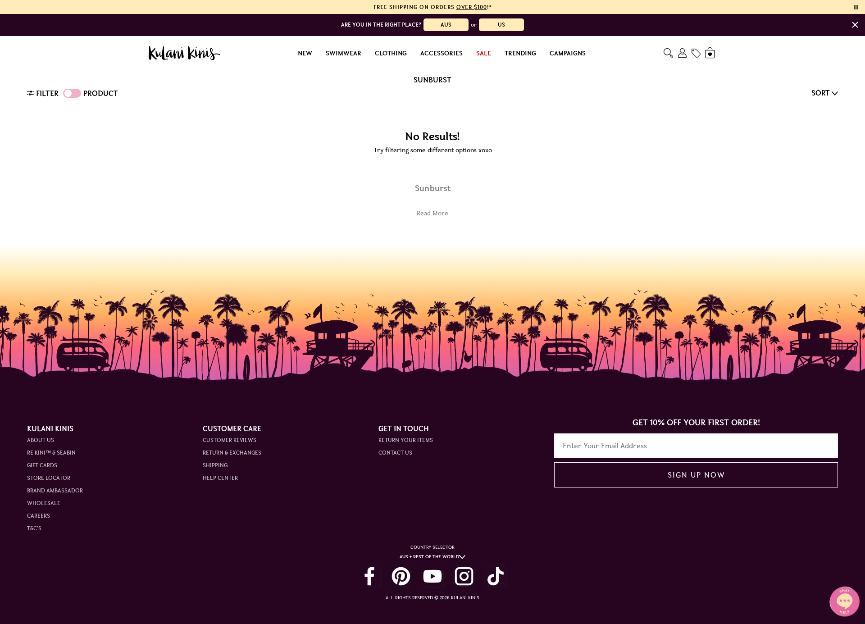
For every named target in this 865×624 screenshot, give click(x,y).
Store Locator (48, 477)
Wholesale (43, 503)
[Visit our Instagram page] (464, 576)
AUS (446, 24)
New (305, 53)
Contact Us (395, 452)
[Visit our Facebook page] (369, 576)
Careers (38, 515)
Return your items (405, 440)
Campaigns (568, 53)
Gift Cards (42, 465)
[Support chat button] (844, 601)
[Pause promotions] (855, 7)
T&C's (34, 528)
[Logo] (184, 53)
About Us (40, 440)
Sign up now (696, 474)
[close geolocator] (855, 24)
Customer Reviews (229, 440)
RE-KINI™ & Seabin (51, 452)
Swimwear (343, 53)
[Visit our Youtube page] (432, 576)
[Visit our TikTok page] (495, 576)
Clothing (391, 53)
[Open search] (668, 53)
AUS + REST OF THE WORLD (429, 557)
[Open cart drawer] (710, 53)
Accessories (441, 53)
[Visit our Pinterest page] (401, 576)
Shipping (215, 465)
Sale (483, 53)
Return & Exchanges (232, 452)
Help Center (220, 477)
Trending (520, 53)
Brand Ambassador (55, 490)
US (501, 24)
